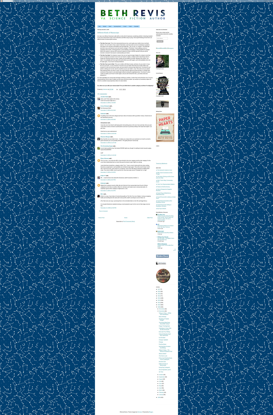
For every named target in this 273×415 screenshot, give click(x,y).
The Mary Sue (161, 214)
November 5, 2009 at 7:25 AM (108, 102)
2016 (159, 291)
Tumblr (130, 26)
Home (125, 217)
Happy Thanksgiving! (164, 326)
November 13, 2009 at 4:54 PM (108, 207)
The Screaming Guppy (107, 146)
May (160, 385)
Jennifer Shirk (104, 96)
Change (161, 342)
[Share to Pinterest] (125, 89)
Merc (102, 194)
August (161, 379)
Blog (99, 26)
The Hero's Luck (163, 355)
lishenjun (139, 412)
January (161, 394)
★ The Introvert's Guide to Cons (164, 170)
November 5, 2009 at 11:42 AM (108, 155)
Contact (124, 26)
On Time (161, 371)
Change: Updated (163, 339)
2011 (159, 302)
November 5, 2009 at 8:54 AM (108, 119)
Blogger (151, 412)
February (161, 392)
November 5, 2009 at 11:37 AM (108, 142)
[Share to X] (122, 89)
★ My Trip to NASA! (161, 208)
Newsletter (136, 26)
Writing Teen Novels (163, 237)
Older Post (149, 217)
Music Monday (162, 316)
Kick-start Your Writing (164, 331)
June (160, 383)
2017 (159, 289)
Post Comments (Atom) (129, 221)
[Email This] (119, 89)
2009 (159, 307)
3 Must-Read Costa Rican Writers (165, 232)
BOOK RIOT (161, 231)
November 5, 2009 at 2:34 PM (108, 172)
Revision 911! (162, 361)
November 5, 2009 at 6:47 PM (108, 179)
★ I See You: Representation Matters (165, 184)
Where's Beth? (162, 353)
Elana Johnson (105, 158)
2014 (159, 295)
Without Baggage (162, 244)
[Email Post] (117, 89)
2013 (159, 298)
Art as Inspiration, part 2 (165, 369)
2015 (159, 293)
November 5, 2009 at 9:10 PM (108, 190)
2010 (159, 304)
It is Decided (162, 337)
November (162, 311)
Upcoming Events (117, 26)
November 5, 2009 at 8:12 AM (108, 110)
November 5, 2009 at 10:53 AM (108, 133)
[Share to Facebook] (123, 89)
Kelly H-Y (103, 175)
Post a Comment (103, 211)
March (161, 390)
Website (104, 26)
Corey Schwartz (105, 106)
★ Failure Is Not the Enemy (163, 186)
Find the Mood (162, 344)
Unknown (103, 113)
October (161, 374)
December (162, 309)
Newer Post (101, 217)
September (162, 377)
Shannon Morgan (105, 136)
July (160, 381)
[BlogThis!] (121, 89)
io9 (158, 224)
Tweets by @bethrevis (161, 163)
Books (110, 26)
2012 (159, 300)
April (160, 388)
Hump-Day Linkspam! (164, 367)
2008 (159, 397)
